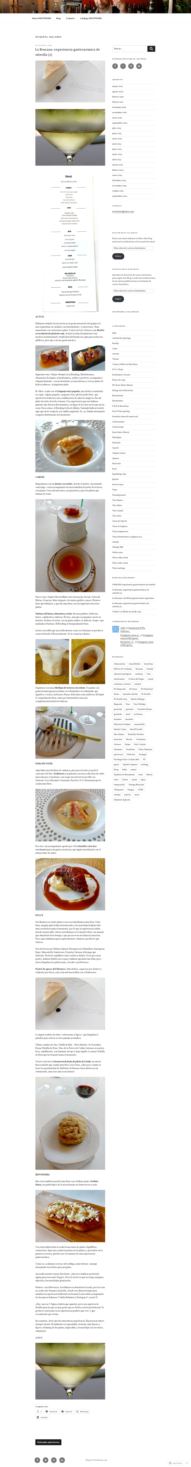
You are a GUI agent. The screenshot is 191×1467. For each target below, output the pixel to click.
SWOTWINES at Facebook (125, 312)
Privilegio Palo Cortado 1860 (126, 759)
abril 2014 (116, 159)
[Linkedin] (62, 1460)
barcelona (148, 664)
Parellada (130, 749)
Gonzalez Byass (144, 709)
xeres (137, 795)
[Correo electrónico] (139, 66)
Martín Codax (120, 729)
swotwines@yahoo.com (123, 211)
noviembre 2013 (119, 186)
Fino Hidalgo (140, 704)
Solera (125, 779)
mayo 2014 (117, 154)
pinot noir (118, 754)
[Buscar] (151, 49)
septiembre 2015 (119, 123)
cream (150, 679)
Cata (149, 674)
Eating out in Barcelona (122, 390)
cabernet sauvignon (122, 674)
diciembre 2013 (119, 180)
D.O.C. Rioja (117, 369)
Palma (127, 744)
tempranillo (119, 784)
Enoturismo (117, 401)
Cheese (115, 359)
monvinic (118, 739)
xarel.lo (127, 795)
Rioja (116, 769)
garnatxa (130, 709)
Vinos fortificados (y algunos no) (127, 537)
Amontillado (135, 664)
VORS (140, 790)
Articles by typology (121, 338)
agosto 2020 (117, 91)
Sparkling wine (119, 474)
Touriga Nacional (136, 784)
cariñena (139, 674)
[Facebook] (115, 66)
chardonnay (119, 679)
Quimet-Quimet (130, 764)
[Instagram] (131, 66)
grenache (118, 714)
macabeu (129, 719)
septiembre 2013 (119, 196)
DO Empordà (120, 689)
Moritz (129, 739)
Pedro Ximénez (145, 749)
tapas (143, 779)
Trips (114, 489)
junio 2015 (117, 133)
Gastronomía (118, 422)
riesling (144, 764)
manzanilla (139, 724)
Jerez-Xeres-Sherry (120, 432)
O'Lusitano (141, 739)
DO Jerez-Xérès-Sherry (122, 385)
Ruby (124, 769)
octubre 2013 (117, 191)
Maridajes (116, 437)
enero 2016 (117, 118)
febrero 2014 (117, 170)
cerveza (115, 354)
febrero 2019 (117, 97)
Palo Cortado (140, 744)
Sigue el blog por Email (125, 269)
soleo (116, 779)
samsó (133, 769)
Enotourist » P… (127, 642)
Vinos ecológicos (120, 526)
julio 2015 (116, 128)
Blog (58, 18)
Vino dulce (117, 505)
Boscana (139, 669)
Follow (118, 256)
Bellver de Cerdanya (123, 669)
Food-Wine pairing (121, 411)
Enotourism (117, 395)
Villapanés (119, 790)
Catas (114, 348)
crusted (137, 684)
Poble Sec (131, 754)
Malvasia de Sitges (122, 724)
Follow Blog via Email (125, 233)
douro (116, 694)
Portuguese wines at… (130, 635)
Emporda (118, 704)
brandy (115, 343)
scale (140, 774)
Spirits (115, 479)
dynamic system (130, 694)
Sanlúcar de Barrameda (124, 774)
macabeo (118, 719)
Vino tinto (117, 516)
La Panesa (138, 714)
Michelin (116, 443)
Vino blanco (117, 500)
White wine (117, 552)
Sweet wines (117, 484)
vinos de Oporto (119, 521)
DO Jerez (133, 689)
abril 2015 (116, 144)
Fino (128, 704)
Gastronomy (118, 427)
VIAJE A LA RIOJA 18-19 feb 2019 (126, 612)
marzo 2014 (117, 165)
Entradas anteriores (48, 1442)
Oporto (115, 448)
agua (114, 333)
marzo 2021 (117, 86)
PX (144, 759)
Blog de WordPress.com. (97, 1460)
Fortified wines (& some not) (125, 416)
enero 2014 (117, 175)
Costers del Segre (136, 679)
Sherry (149, 774)
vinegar (130, 790)
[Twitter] (45, 1460)
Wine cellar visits (120, 557)
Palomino (118, 749)
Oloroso (117, 744)
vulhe (122, 628)
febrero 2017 (117, 102)
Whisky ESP (117, 547)
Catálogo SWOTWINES (91, 18)
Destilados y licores (121, 375)
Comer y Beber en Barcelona (125, 364)
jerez (128, 714)
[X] (123, 66)
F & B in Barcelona (120, 406)
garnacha (118, 709)
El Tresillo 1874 (120, 699)
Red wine (116, 463)
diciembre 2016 (119, 107)
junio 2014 (117, 149)
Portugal (143, 754)
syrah (134, 779)
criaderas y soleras (122, 684)
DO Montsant (147, 689)
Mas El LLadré (136, 729)
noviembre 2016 (119, 112)
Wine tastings (118, 568)
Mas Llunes (119, 734)
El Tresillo (146, 694)
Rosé (114, 469)
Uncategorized (119, 495)
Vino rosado (117, 510)
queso (116, 764)
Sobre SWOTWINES (41, 18)
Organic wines (118, 453)
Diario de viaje (118, 380)
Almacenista (119, 664)
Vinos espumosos (120, 531)
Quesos (115, 458)
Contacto (70, 18)
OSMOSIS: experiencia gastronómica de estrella (133, 584)
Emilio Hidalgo (138, 699)
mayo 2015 (117, 138)
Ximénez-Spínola (122, 800)
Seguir (118, 299)
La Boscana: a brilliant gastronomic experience (133, 598)
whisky (115, 542)
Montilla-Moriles (136, 734)
